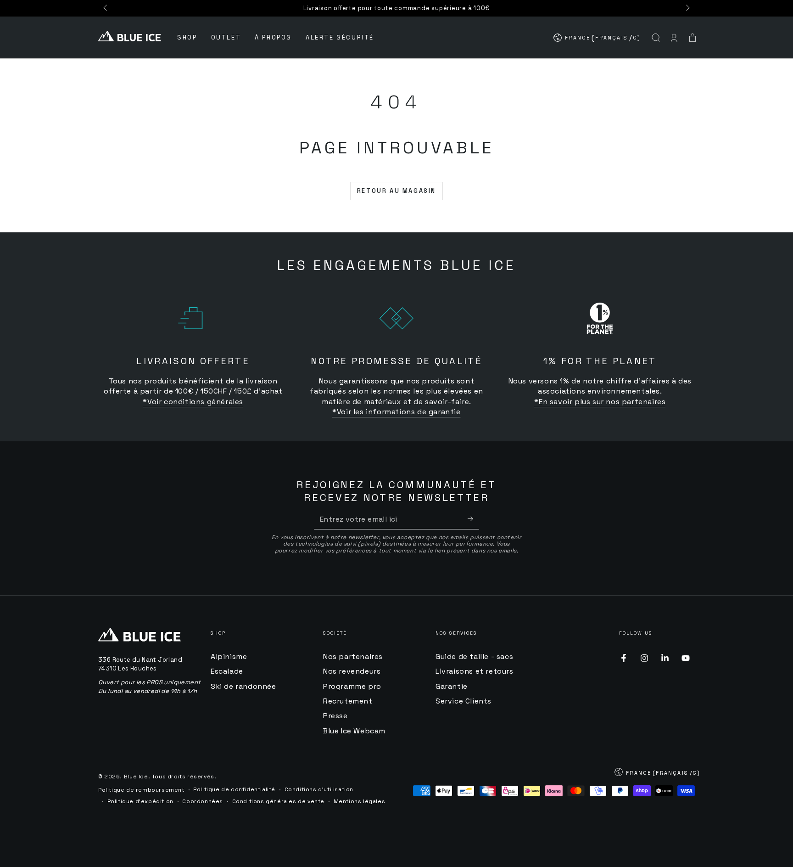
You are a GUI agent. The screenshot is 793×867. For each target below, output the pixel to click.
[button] (656, 38)
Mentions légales (359, 801)
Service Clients (463, 701)
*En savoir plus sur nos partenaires (599, 401)
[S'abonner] (473, 519)
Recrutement (348, 701)
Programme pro (352, 686)
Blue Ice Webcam (354, 731)
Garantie (452, 686)
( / (597, 40)
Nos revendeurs (351, 671)
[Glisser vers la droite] (687, 8)
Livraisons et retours (475, 671)
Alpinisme (229, 656)
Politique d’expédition (140, 801)
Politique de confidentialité (234, 789)
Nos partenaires (353, 656)
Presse (335, 716)
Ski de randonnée (243, 686)
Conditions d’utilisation (319, 789)
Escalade (227, 671)
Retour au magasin (396, 191)
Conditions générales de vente (278, 801)
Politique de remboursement (141, 790)
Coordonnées (202, 801)
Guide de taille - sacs (474, 656)
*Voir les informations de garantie (396, 412)
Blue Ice (135, 776)
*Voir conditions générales (193, 401)
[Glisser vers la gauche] (106, 8)
